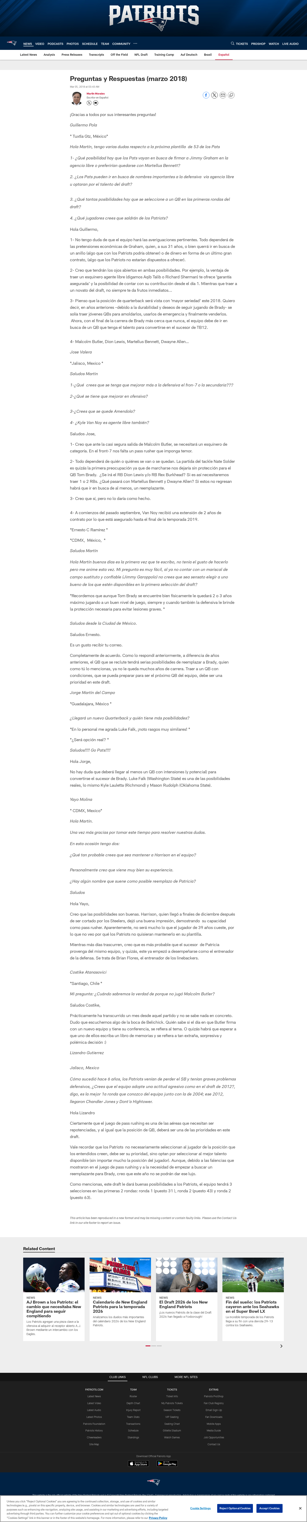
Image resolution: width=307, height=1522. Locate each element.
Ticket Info (172, 1396)
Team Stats (133, 1416)
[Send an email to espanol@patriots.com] (95, 102)
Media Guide (214, 1430)
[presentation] (282, 1346)
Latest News (94, 1396)
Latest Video (94, 1403)
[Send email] (222, 97)
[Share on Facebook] (206, 97)
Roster (133, 1396)
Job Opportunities (214, 1437)
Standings (133, 1437)
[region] (153, 1508)
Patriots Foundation (94, 1423)
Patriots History (94, 1430)
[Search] (232, 43)
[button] (148, 1345)
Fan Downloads (213, 1416)
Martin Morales (96, 93)
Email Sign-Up (214, 1409)
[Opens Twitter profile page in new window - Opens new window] (89, 102)
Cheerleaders (94, 1437)
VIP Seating (172, 1416)
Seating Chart (172, 1423)
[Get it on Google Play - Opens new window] (167, 1465)
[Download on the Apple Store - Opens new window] (138, 1464)
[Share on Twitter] (214, 97)
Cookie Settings (200, 1508)
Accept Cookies (269, 1508)
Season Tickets (172, 1409)
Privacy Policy (158, 1517)
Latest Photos (94, 1416)
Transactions (133, 1423)
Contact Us (214, 1444)
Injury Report (133, 1409)
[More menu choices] (135, 43)
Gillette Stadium (172, 1430)
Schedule (133, 1430)
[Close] (300, 1508)
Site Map (94, 1444)
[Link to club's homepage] (12, 43)
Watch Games (172, 1437)
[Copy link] (231, 95)
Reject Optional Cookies (235, 1508)
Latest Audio (94, 1409)
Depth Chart (133, 1403)
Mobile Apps (214, 1423)
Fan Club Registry (214, 1403)
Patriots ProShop (213, 1396)
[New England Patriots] (153, 1483)
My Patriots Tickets (172, 1403)
